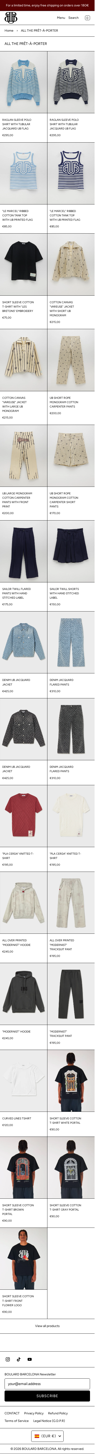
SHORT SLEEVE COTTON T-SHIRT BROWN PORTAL (18, 1210)
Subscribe (47, 1396)
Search (73, 18)
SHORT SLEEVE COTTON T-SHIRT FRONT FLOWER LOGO (18, 1301)
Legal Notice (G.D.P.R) (49, 1421)
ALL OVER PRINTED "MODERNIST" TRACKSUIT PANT (62, 945)
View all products (47, 1326)
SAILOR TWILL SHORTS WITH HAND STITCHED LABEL (64, 593)
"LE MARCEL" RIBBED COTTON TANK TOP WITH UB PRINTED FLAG (17, 215)
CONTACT (12, 1413)
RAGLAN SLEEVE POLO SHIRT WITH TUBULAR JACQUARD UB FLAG (16, 124)
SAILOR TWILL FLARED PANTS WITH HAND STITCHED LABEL (16, 593)
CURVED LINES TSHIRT (16, 1118)
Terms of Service (17, 1421)
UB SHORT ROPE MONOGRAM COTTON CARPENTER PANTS (64, 402)
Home (9, 31)
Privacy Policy (34, 1413)
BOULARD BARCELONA (39, 1449)
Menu (61, 18)
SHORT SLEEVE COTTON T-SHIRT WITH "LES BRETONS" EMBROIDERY (18, 307)
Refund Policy (58, 1413)
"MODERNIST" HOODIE (16, 1031)
